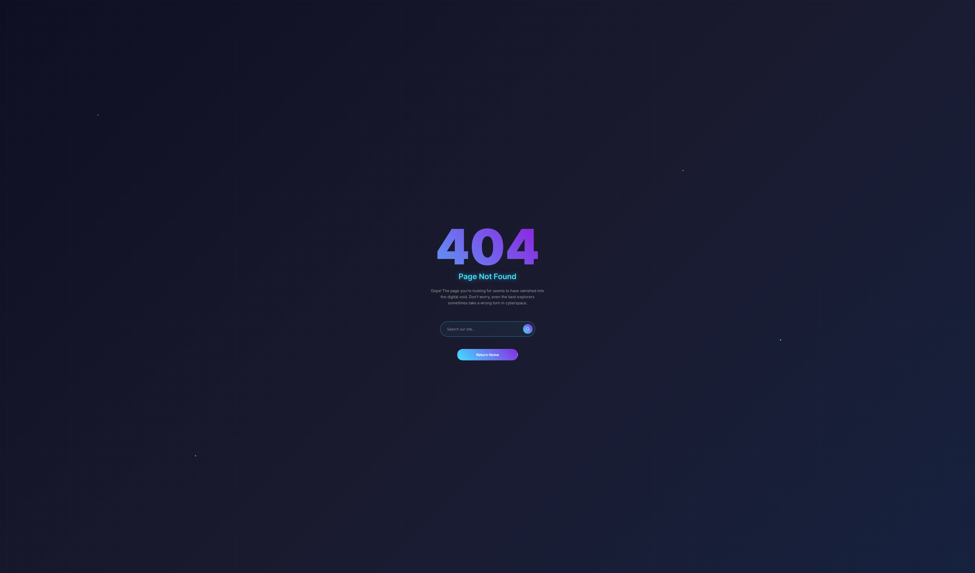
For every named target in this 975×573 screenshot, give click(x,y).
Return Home (487, 355)
